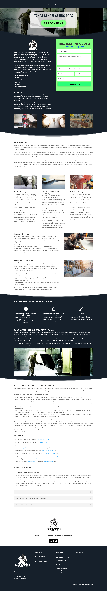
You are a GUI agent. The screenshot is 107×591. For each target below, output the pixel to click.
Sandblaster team (31, 461)
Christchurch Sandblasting (51, 456)
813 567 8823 (53, 23)
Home (45, 4)
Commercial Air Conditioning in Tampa (33, 445)
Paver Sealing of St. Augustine (43, 439)
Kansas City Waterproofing (49, 453)
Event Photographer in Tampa (25, 448)
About (56, 4)
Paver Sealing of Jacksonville (43, 442)
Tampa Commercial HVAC (64, 445)
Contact (61, 4)
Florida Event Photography (47, 450)
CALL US (53, 541)
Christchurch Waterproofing (39, 459)
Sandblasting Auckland (49, 461)
